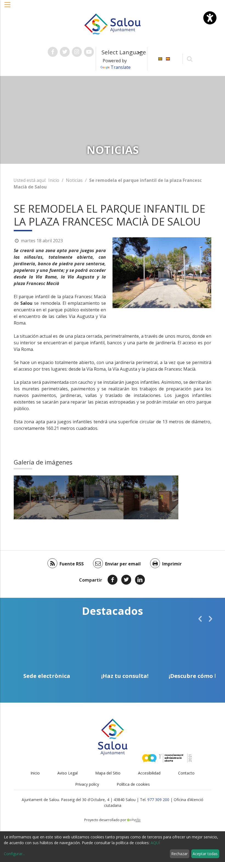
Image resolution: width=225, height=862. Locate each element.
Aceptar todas (205, 853)
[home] (112, 24)
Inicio (53, 180)
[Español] (168, 58)
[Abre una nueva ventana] (53, 52)
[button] (7, 7)
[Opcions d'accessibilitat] (210, 18)
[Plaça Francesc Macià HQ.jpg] (41, 497)
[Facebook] (112, 580)
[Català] (160, 58)
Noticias (74, 180)
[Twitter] (126, 580)
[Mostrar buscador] (189, 58)
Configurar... (14, 853)
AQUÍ (155, 842)
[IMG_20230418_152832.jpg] (150, 497)
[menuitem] (160, 58)
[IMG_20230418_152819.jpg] (96, 497)
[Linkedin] (140, 580)
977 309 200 (158, 799)
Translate (121, 67)
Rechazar (179, 853)
